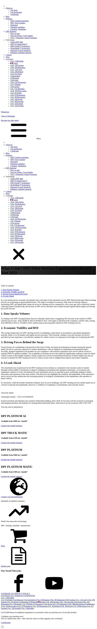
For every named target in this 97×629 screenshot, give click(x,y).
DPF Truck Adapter (17, 23)
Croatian (72, 600)
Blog (7, 17)
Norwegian (13, 606)
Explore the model (8, 426)
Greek (79, 602)
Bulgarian (61, 600)
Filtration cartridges (17, 27)
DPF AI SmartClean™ (18, 44)
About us (9, 8)
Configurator (6, 623)
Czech (85, 600)
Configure (18, 426)
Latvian (49, 604)
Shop (8, 57)
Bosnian (46, 600)
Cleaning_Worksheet (18, 29)
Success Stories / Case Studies (21, 36)
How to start (15, 34)
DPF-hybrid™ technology (20, 46)
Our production (16, 12)
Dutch (16, 602)
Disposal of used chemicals (20, 51)
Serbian (57, 606)
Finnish (35, 602)
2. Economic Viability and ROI (12, 292)
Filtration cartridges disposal (20, 53)
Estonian (25, 602)
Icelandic (18, 604)
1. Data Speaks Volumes (10, 290)
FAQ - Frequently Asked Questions (23, 38)
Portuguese (28, 606)
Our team (13, 10)
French (43, 602)
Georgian (70, 602)
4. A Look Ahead (7, 296)
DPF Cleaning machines (19, 21)
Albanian (19, 600)
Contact (8, 55)
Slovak (70, 606)
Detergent (14, 25)
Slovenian (83, 606)
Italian (30, 604)
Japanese (39, 604)
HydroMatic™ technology (20, 48)
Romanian (44, 606)
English (11, 598)
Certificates (14, 14)
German (56, 602)
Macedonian (80, 604)
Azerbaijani (31, 600)
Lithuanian (63, 604)
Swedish (17, 608)
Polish (10, 600)
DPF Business (11, 31)
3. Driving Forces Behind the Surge (14, 294)
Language (9, 59)
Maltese (92, 604)
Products (9, 19)
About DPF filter (16, 42)
